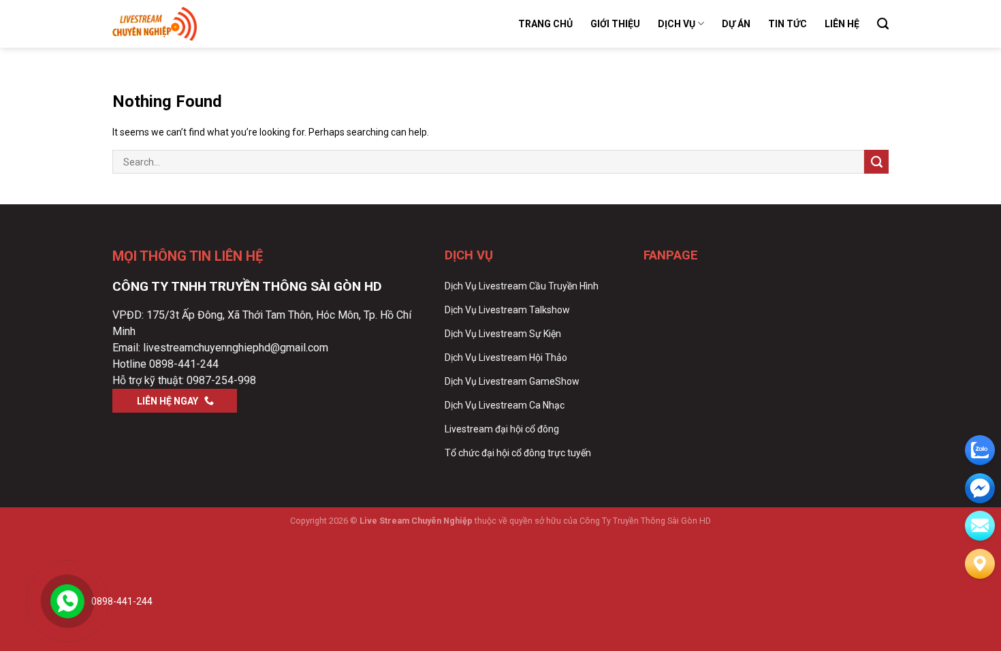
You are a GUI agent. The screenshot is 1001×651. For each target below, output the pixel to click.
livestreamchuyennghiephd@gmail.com (235, 347)
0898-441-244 (184, 364)
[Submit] (876, 162)
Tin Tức (787, 23)
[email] (980, 488)
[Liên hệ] (980, 564)
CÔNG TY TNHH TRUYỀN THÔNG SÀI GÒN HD (247, 286)
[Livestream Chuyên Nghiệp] (180, 24)
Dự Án (736, 23)
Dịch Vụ (676, 23)
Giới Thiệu (615, 23)
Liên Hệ (842, 23)
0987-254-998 (221, 380)
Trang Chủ (545, 23)
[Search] (883, 23)
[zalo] (980, 450)
